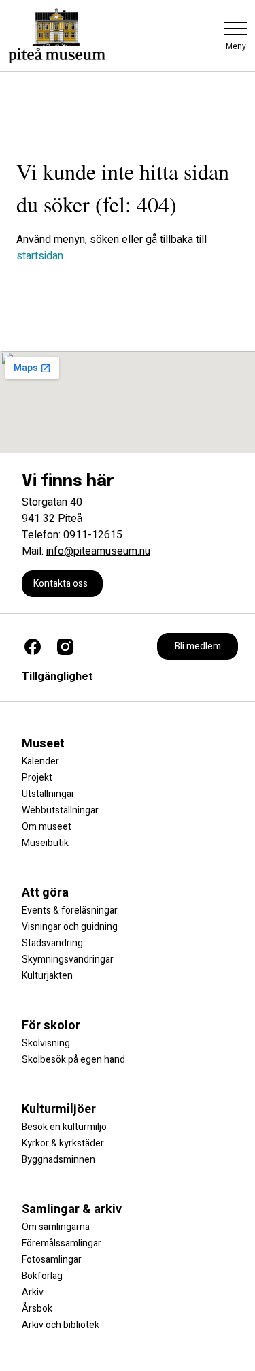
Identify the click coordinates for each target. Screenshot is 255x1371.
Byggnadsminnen (58, 1159)
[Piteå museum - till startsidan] (56, 35)
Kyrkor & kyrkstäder (63, 1143)
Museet (43, 744)
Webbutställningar (60, 810)
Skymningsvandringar (68, 959)
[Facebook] (33, 647)
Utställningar (48, 794)
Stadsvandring (52, 943)
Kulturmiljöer (59, 1109)
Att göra (45, 893)
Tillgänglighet (57, 676)
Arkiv (33, 1292)
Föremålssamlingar (61, 1243)
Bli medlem (198, 646)
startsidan (39, 256)
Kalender (40, 761)
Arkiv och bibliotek (60, 1325)
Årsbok (37, 1309)
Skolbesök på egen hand (73, 1059)
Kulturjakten (47, 976)
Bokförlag (42, 1276)
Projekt (37, 778)
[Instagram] (65, 647)
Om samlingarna (56, 1227)
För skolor (51, 1025)
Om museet (46, 827)
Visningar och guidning (70, 927)
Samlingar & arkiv (72, 1209)
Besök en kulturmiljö (64, 1127)
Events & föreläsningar (70, 910)
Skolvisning (46, 1043)
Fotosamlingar (52, 1260)
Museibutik (45, 843)
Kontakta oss (60, 584)
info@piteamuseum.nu (98, 551)
